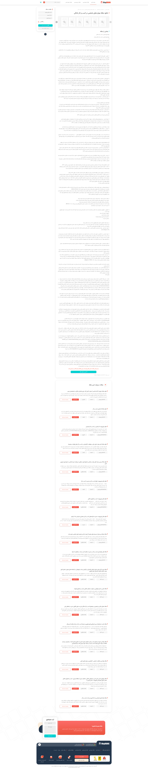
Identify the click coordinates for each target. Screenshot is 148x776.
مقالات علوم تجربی (86, 2)
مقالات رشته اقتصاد (100, 9)
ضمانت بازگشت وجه (45, 28)
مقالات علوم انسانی (69, 2)
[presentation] (110, 22)
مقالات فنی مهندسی (77, 2)
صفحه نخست (98, 750)
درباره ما (59, 750)
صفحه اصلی (93, 2)
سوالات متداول (63, 750)
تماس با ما (55, 750)
